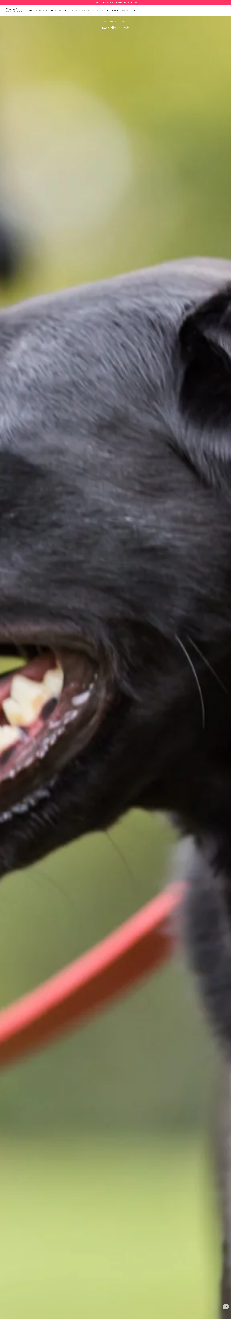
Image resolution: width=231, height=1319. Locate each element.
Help (114, 10)
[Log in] (220, 10)
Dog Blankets (57, 10)
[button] (215, 10)
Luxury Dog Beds (36, 10)
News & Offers (129, 10)
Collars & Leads (78, 10)
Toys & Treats (99, 10)
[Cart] (225, 10)
